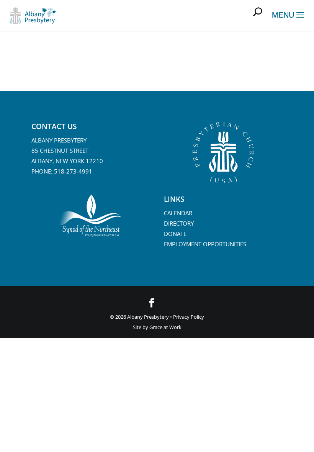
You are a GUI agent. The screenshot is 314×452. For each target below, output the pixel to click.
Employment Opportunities (205, 244)
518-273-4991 (73, 171)
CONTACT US (54, 126)
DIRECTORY (179, 223)
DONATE (175, 233)
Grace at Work (165, 327)
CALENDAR (178, 213)
